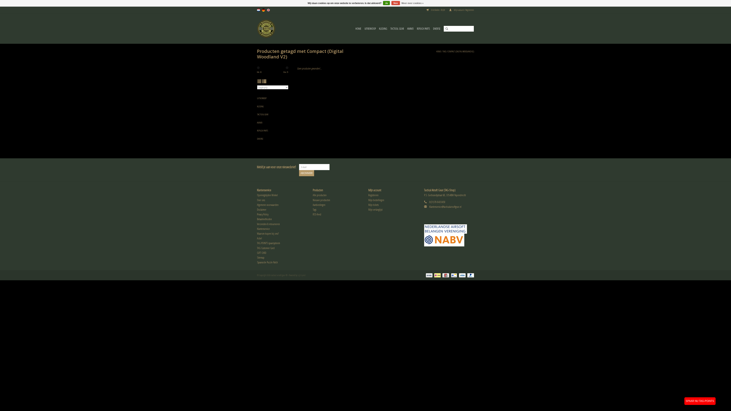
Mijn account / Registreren (463, 10)
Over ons (261, 200)
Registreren (373, 195)
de (263, 10)
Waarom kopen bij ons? (268, 233)
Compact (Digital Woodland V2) (461, 51)
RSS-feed (317, 214)
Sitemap (260, 257)
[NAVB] (449, 229)
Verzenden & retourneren (268, 224)
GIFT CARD (261, 253)
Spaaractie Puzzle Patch (267, 262)
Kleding (383, 28)
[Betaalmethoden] (429, 275)
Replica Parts (423, 28)
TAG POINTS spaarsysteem (268, 243)
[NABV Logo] (449, 240)
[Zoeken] (445, 29)
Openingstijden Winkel (267, 195)
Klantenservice (263, 229)
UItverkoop (370, 28)
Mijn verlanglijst (375, 209)
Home (358, 28)
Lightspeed (302, 275)
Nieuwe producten (321, 200)
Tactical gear (397, 28)
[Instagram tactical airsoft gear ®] (471, 167)
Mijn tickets (373, 205)
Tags (444, 51)
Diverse (437, 28)
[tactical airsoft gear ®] (271, 28)
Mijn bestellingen (376, 200)
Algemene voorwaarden (268, 205)
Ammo (410, 28)
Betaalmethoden (264, 219)
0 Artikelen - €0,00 (438, 10)
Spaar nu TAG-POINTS (700, 401)
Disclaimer (261, 209)
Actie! (259, 238)
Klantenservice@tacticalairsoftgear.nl (445, 207)
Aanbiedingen (319, 205)
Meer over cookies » (412, 3)
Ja (386, 3)
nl (258, 10)
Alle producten (319, 195)
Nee (395, 3)
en (268, 10)
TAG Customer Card (266, 248)
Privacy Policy (262, 214)
